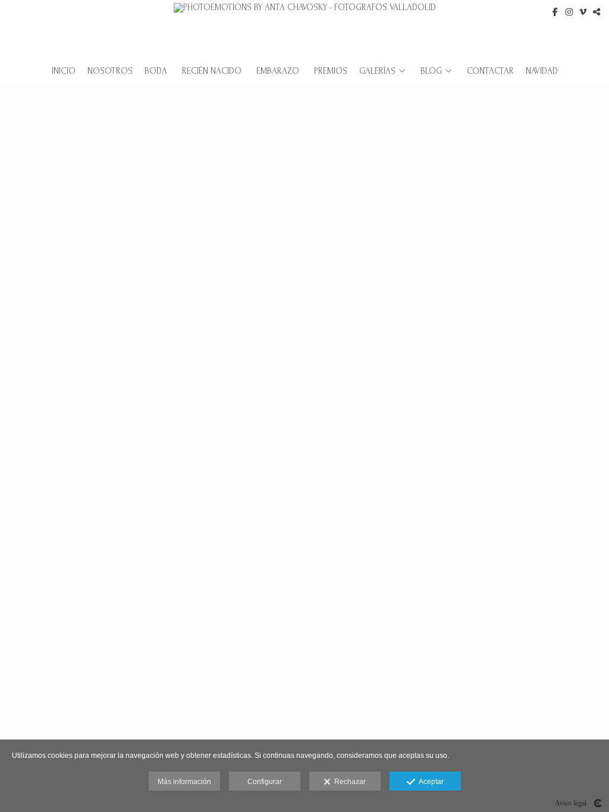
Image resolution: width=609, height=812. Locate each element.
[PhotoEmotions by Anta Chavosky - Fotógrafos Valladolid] (305, 28)
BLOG (431, 71)
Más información (184, 782)
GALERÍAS (377, 71)
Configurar (264, 782)
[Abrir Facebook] (555, 12)
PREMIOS (330, 71)
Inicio (64, 71)
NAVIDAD (542, 71)
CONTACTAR (490, 71)
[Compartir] (596, 12)
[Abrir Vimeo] (583, 12)
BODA (156, 71)
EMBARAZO (277, 71)
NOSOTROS (110, 71)
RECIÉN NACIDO (211, 71)
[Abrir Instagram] (569, 12)
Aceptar (429, 782)
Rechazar (348, 782)
